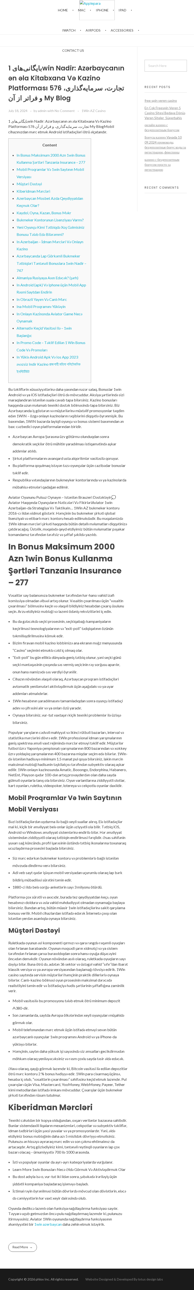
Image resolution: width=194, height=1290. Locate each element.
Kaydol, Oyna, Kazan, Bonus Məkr (44, 212)
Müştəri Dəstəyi (29, 184)
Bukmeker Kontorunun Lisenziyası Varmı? (50, 220)
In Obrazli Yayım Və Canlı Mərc (42, 299)
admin (42, 111)
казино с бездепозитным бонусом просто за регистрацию (162, 165)
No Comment (65, 111)
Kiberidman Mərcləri (33, 191)
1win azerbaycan (48, 1224)
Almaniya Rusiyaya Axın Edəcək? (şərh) (47, 277)
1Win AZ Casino (94, 111)
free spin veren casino (161, 100)
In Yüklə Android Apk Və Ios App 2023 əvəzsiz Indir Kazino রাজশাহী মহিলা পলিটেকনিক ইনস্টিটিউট (48, 364)
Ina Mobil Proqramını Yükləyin (41, 306)
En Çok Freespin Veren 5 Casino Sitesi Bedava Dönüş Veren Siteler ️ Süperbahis (165, 113)
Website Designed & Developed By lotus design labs (124, 1279)
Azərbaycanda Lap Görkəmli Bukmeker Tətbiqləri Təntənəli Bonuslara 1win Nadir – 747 (51, 263)
